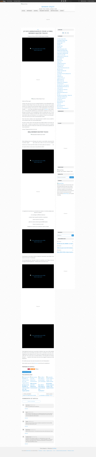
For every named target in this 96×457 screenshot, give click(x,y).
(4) (63, 85)
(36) (62, 50)
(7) (60, 76)
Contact (62, 10)
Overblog (54, 448)
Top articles (40, 450)
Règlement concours (44, 10)
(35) (62, 51)
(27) (60, 57)
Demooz (46, 109)
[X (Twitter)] (63, 1)
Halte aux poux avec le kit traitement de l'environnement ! (70, 248)
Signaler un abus (49, 450)
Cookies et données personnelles (61, 450)
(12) (61, 63)
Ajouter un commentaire (31, 401)
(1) (59, 99)
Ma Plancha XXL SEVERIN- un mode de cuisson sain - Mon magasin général (73, 243)
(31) (62, 56)
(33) (62, 53)
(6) (60, 80)
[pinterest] (65, 1)
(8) (59, 72)
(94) (59, 43)
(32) (61, 54)
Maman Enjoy (48, 7)
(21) (59, 62)
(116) (61, 41)
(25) (59, 59)
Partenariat (29, 10)
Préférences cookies (71, 450)
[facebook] (61, 1)
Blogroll (36, 10)
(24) (60, 60)
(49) (59, 46)
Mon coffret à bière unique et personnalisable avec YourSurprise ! (71, 252)
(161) (61, 38)
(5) (60, 83)
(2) (62, 92)
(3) (60, 88)
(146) (62, 40)
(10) (60, 69)
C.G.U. (54, 450)
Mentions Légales (54, 10)
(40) (62, 49)
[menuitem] (23, 10)
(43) (59, 47)
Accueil (23, 10)
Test (38, 29)
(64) (59, 44)
